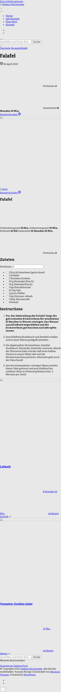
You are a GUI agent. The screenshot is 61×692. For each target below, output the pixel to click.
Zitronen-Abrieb (21, 296)
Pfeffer (17, 293)
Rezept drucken (9, 114)
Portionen (5, 266)
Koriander (21, 281)
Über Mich (11, 21)
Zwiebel (14, 275)
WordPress (29, 674)
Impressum (6, 665)
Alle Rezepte (13, 18)
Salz (15, 290)
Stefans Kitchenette (31, 668)
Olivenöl (13, 302)
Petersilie (20, 284)
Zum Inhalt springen (11, 1)
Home (9, 15)
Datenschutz (21, 665)
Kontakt (10, 24)
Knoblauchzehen (19, 278)
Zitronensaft (19, 299)
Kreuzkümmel (20, 287)
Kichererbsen (27, 272)
